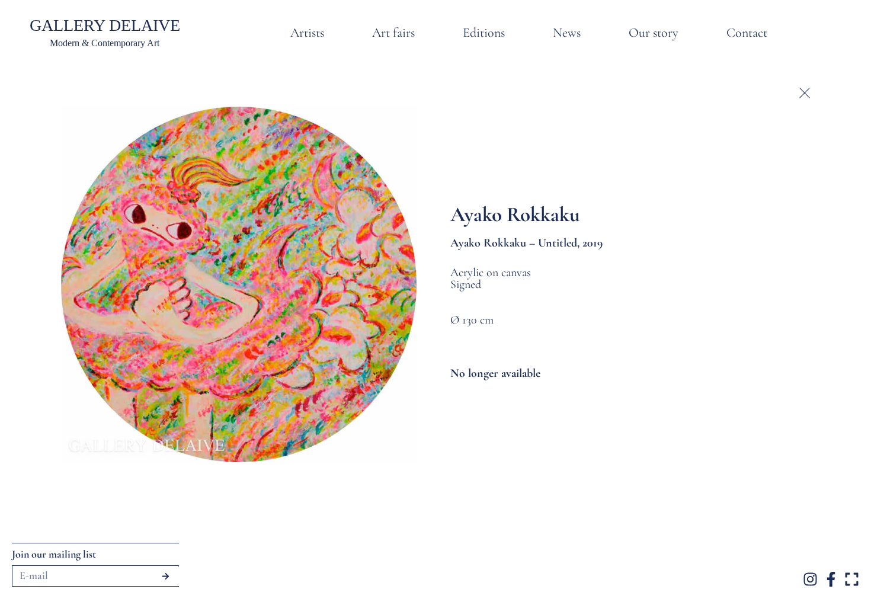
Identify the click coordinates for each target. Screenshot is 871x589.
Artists (307, 32)
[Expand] (851, 579)
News (567, 32)
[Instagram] (810, 579)
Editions (484, 32)
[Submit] (165, 576)
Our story (653, 32)
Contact (746, 32)
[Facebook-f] (831, 579)
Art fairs (393, 32)
